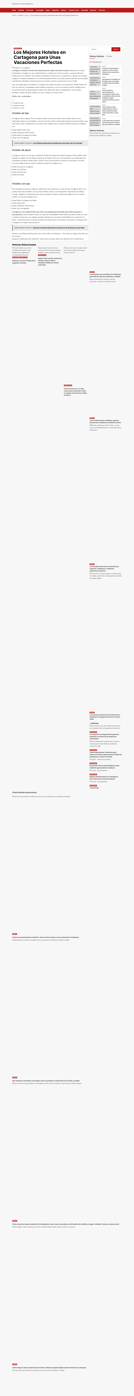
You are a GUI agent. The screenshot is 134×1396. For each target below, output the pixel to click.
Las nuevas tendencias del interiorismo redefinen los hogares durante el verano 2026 (105, 717)
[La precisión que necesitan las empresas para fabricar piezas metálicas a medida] (95, 124)
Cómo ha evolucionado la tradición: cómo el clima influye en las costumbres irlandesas (45, 937)
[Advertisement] (67, 31)
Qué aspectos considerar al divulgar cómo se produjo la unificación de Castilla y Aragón (46, 1081)
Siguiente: (48, 239)
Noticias (21, 10)
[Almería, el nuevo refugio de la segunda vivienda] (24, 251)
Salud (48, 10)
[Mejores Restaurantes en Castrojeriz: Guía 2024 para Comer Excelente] (98, 770)
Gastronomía (93, 732)
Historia (104, 77)
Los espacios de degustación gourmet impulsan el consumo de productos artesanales (104, 736)
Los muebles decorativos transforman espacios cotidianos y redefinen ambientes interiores (104, 569)
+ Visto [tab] (108, 56)
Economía (29, 10)
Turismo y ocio (74, 10)
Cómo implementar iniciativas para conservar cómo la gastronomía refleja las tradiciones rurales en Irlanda (106, 754)
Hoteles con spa (19, 108)
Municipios (15, 257)
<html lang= (94, 788)
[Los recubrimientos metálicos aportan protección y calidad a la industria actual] (106, 346)
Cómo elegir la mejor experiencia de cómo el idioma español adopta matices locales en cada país (110, 111)
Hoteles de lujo (18, 103)
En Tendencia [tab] (95, 62)
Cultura (63, 10)
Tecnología (39, 10)
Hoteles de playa (19, 105)
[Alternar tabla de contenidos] (13, 100)
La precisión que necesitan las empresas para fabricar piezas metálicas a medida (111, 122)
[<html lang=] (98, 781)
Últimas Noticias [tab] (97, 56)
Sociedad (84, 10)
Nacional (93, 10)
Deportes (55, 10)
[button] (120, 10)
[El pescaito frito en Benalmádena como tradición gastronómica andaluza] (100, 759)
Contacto (102, 10)
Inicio (14, 10)
